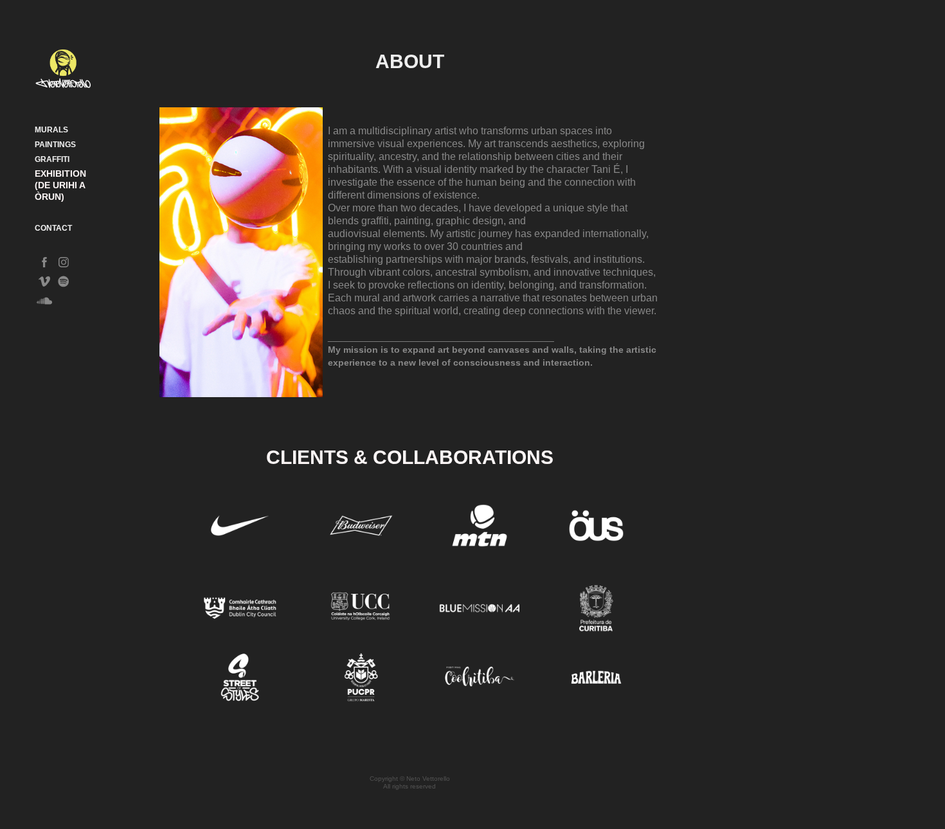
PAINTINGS (55, 144)
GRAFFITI (52, 159)
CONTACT (53, 228)
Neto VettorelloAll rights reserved (416, 782)
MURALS (51, 129)
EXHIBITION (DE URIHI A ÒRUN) (60, 185)
